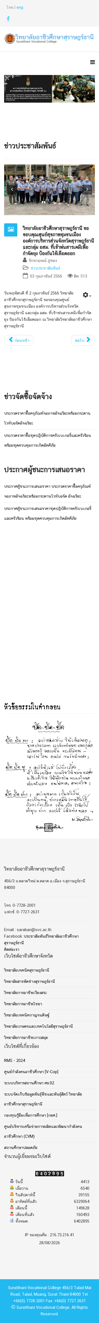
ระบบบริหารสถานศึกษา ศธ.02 (29, 1083)
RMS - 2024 (14, 1060)
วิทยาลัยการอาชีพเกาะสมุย (26, 1037)
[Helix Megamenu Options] (92, 63)
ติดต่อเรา (11, 949)
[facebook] (8, 20)
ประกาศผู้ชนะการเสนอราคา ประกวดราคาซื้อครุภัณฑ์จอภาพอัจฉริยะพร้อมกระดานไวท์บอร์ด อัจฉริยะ (47, 491)
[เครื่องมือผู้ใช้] (87, 296)
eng (19, 7)
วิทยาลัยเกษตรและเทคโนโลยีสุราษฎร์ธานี (38, 1026)
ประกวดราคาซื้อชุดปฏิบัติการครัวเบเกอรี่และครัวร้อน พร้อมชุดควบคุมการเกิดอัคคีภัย (47, 440)
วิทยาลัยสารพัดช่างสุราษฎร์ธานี (29, 981)
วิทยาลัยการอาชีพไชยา (23, 1004)
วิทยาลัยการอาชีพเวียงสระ (25, 992)
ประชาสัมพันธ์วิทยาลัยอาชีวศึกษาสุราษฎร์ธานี (41, 940)
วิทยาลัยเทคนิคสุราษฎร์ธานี (26, 970)
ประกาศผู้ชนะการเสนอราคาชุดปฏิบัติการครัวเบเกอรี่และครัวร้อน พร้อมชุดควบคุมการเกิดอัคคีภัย (47, 513)
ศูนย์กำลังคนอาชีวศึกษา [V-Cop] (31, 1072)
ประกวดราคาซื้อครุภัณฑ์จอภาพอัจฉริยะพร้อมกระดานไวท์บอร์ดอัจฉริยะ (47, 418)
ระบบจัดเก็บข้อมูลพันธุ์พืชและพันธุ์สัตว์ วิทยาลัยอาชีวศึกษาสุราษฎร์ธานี (43, 1099)
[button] (12, 190)
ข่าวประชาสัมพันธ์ (45, 268)
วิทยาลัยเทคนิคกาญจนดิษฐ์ (26, 1015)
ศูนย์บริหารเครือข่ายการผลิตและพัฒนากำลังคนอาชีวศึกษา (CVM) (43, 1131)
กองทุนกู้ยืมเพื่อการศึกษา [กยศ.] (30, 1115)
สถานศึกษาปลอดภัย (20, 1147)
